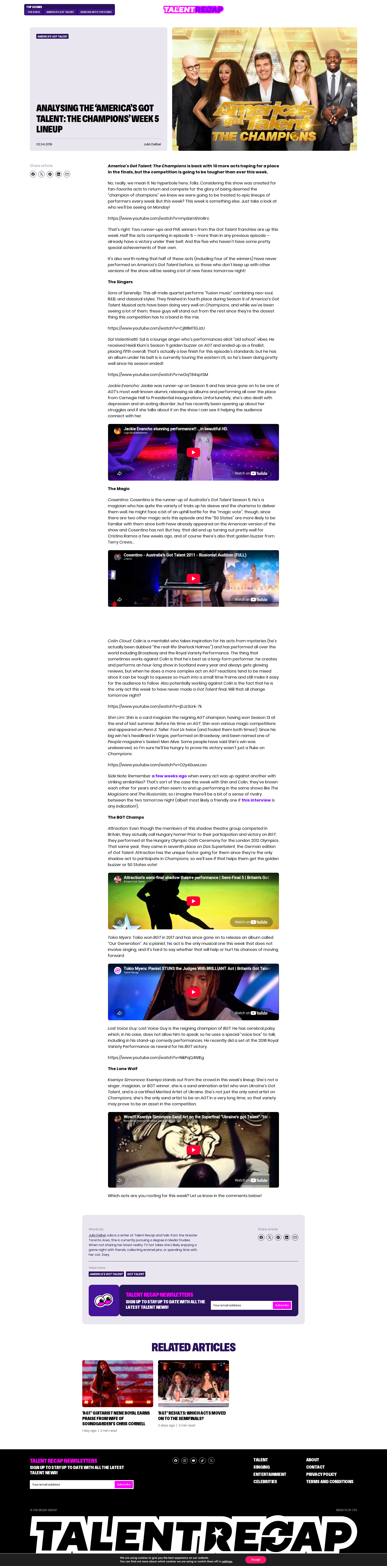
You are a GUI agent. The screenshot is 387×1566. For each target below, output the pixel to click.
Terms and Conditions (330, 1481)
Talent (260, 1459)
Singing (261, 1467)
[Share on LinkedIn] (58, 174)
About (312, 1459)
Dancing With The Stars (95, 12)
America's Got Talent (60, 12)
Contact (315, 1467)
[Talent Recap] (193, 10)
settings (227, 1561)
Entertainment (269, 1474)
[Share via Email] (67, 174)
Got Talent (135, 1274)
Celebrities (265, 1481)
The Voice (33, 12)
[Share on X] (41, 174)
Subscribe (282, 1305)
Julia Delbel (97, 1235)
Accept (255, 1560)
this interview (256, 800)
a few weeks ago (169, 776)
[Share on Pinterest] (50, 174)
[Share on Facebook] (33, 174)
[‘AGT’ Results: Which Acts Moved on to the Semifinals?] (193, 1383)
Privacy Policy (321, 1474)
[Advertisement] (193, 622)
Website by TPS (346, 1510)
